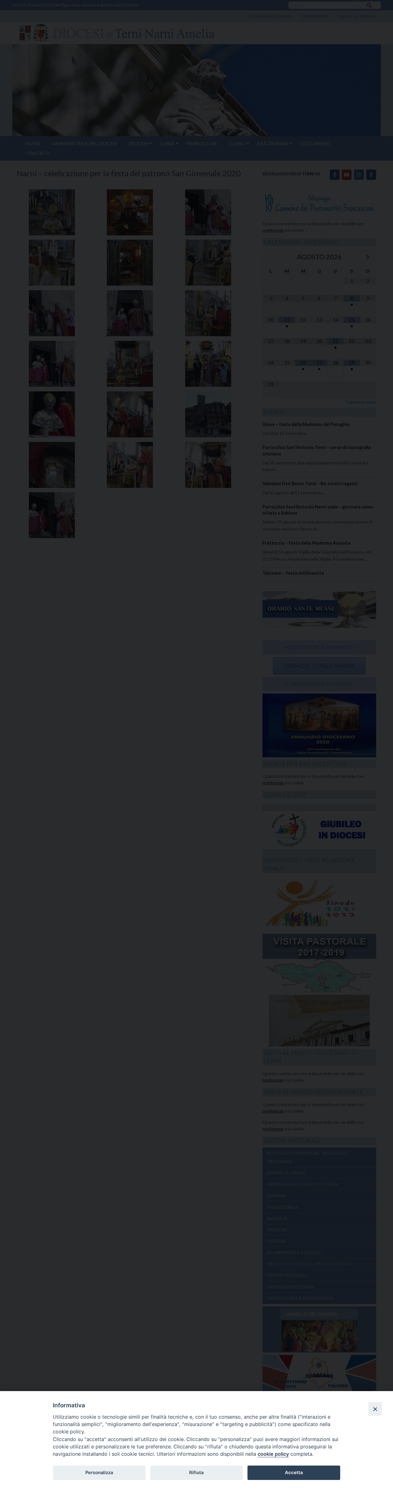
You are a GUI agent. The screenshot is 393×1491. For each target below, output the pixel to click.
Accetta (294, 1472)
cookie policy (273, 1454)
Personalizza (99, 1472)
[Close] (375, 1409)
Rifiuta (196, 1472)
